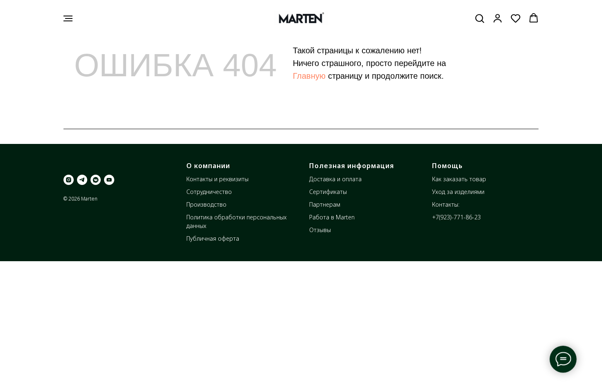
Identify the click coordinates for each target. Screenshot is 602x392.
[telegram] (82, 180)
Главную (309, 75)
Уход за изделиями (458, 192)
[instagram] (68, 180)
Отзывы (320, 230)
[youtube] (109, 180)
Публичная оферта (212, 238)
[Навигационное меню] (67, 18)
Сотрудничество (209, 192)
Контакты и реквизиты (217, 179)
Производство (206, 204)
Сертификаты (328, 192)
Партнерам (324, 204)
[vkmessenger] (96, 180)
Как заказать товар (459, 179)
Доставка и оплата (335, 179)
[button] (479, 18)
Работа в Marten (332, 217)
